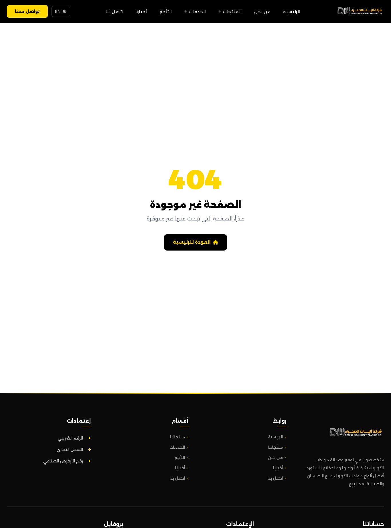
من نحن (262, 11)
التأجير (165, 11)
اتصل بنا (114, 11)
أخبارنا (141, 11)
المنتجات (232, 11)
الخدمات (197, 11)
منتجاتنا (275, 447)
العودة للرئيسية (192, 242)
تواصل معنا (27, 11)
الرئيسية (291, 11)
